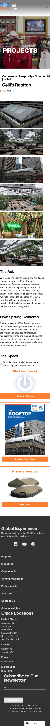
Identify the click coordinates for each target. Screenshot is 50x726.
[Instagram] (33, 544)
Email (6, 687)
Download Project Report (25, 459)
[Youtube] (24, 544)
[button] (46, 8)
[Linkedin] (16, 544)
